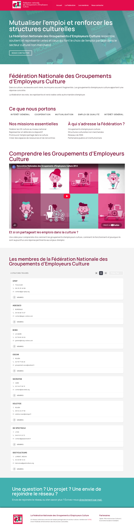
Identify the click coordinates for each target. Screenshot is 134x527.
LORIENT (18, 456)
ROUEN (17, 358)
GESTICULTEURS (20, 453)
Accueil (59, 5)
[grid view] (96, 273)
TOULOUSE (19, 285)
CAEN (17, 383)
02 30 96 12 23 (20, 460)
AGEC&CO (17, 305)
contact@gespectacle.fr (23, 438)
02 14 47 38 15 (20, 386)
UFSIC (90, 519)
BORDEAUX (19, 309)
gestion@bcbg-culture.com (24, 340)
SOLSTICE (17, 404)
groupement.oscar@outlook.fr (24, 365)
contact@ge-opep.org (22, 291)
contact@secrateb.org (22, 389)
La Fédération (70, 5)
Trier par (115, 273)
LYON (17, 432)
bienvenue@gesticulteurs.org (24, 463)
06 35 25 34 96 (20, 288)
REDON (24, 456)
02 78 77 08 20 (20, 362)
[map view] (106, 273)
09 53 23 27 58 (20, 411)
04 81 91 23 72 (20, 435)
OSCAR (16, 354)
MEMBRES (20, 297)
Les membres (83, 5)
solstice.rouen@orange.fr (23, 414)
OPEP (15, 281)
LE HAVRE (18, 334)
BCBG (15, 330)
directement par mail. (90, 499)
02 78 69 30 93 (20, 337)
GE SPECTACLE (19, 428)
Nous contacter (97, 5)
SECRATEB (17, 379)
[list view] (101, 273)
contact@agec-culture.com (24, 316)
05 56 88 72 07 (20, 313)
